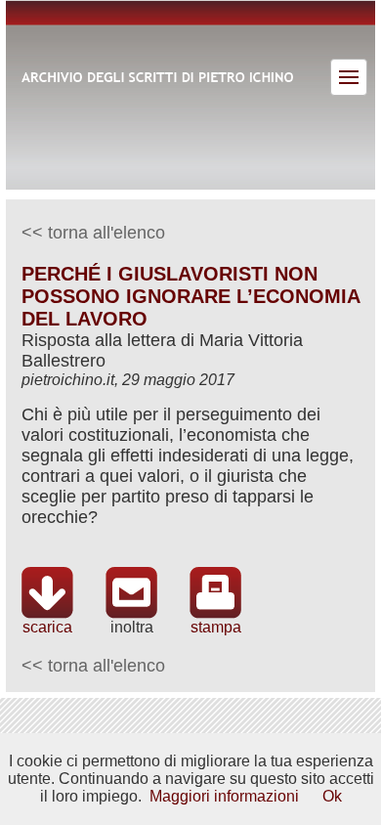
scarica (47, 627)
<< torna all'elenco (93, 232)
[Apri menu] (348, 77)
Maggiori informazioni (224, 796)
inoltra (131, 627)
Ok (332, 796)
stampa (215, 627)
